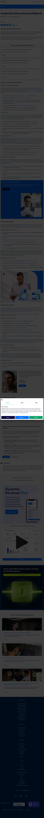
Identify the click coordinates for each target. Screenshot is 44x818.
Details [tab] (22, 402)
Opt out (8, 417)
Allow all (36, 417)
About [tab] (36, 402)
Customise (21, 417)
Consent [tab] (7, 402)
